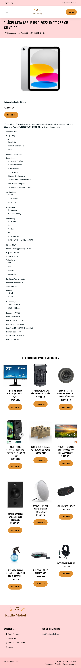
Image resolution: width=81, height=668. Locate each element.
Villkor (73, 661)
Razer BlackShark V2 (66, 563)
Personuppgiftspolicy (53, 664)
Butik (71, 12)
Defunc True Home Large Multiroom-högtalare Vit (40, 509)
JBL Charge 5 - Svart (66, 506)
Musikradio (12, 638)
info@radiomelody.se (69, 3)
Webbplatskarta (69, 664)
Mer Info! (11, 115)
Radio (16, 102)
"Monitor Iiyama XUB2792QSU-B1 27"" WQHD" (15, 393)
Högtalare (24, 102)
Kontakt (66, 661)
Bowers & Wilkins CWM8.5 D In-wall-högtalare (15, 517)
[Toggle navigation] (7, 12)
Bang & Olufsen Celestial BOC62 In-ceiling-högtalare (65, 393)
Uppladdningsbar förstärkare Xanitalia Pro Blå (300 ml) (15, 573)
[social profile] (12, 3)
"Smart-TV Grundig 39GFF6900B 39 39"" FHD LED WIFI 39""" (66, 450)
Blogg (10, 647)
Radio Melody (13, 634)
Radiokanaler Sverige (16, 643)
